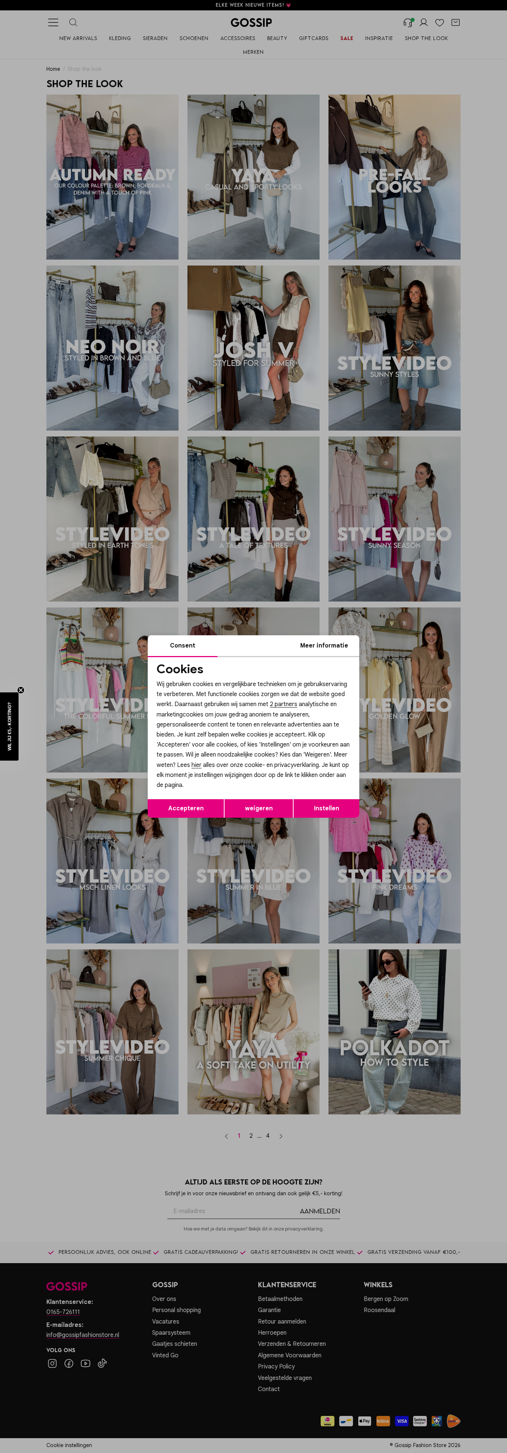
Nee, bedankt (205, 789)
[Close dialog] (388, 643)
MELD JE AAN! (205, 774)
